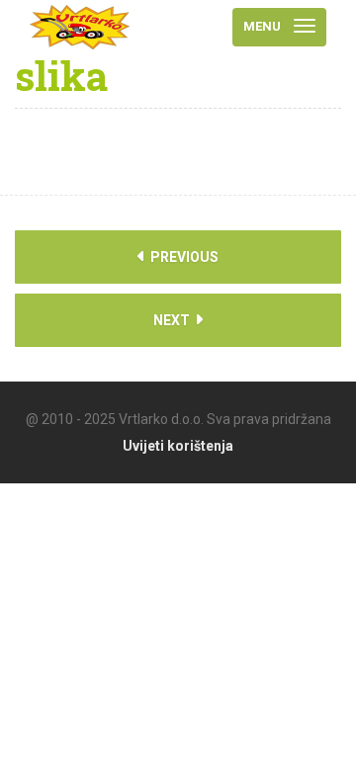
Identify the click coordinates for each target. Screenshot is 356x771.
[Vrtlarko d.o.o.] (96, 24)
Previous (183, 257)
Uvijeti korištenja (178, 446)
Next (173, 320)
